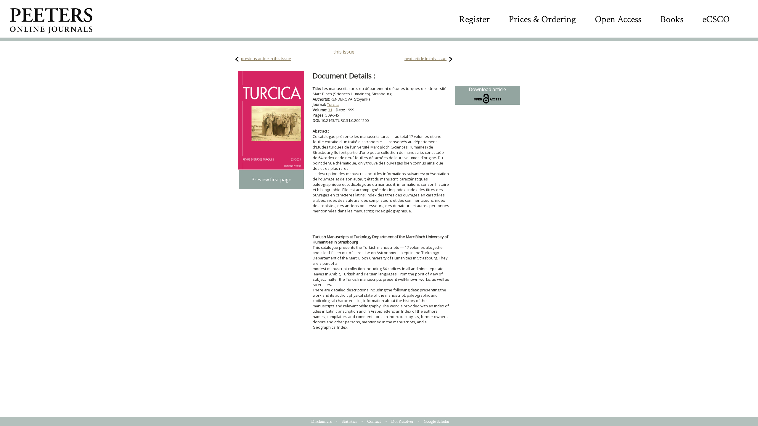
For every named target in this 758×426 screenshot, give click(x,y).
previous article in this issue (266, 58)
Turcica (333, 104)
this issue (343, 52)
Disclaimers (321, 421)
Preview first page (271, 179)
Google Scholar (437, 421)
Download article (487, 89)
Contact (374, 421)
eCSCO (716, 19)
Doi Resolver (402, 421)
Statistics (349, 421)
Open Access (618, 19)
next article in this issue (425, 58)
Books (671, 19)
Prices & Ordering (542, 19)
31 (330, 109)
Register (474, 19)
